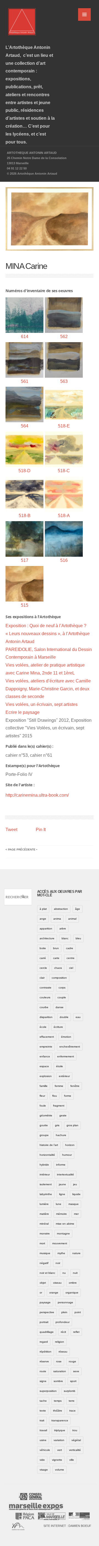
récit (63, 1331)
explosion (46, 1076)
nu (64, 1272)
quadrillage (47, 1331)
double (64, 1017)
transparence (59, 1420)
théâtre (57, 1410)
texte (43, 1410)
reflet (76, 1331)
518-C (64, 470)
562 (64, 336)
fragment (58, 1105)
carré (43, 958)
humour (67, 1154)
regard (44, 1341)
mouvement (59, 1243)
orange (53, 1292)
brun (56, 948)
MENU (84, 14)
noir (58, 1263)
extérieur (64, 1076)
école (43, 1026)
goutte (44, 1125)
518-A (64, 515)
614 (24, 336)
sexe (76, 1371)
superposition (48, 1390)
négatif (44, 1263)
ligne (62, 1194)
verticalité (75, 1449)
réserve (44, 1361)
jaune (62, 1184)
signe (43, 1381)
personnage (65, 1302)
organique (71, 1292)
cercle (43, 967)
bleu (78, 938)
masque (73, 1203)
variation (59, 1440)
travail (43, 1430)
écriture (58, 1026)
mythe (61, 1253)
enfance (45, 1056)
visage (44, 1469)
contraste (45, 987)
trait (42, 1420)
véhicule (45, 1449)
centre (71, 958)
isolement (46, 1184)
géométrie (46, 1115)
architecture (47, 938)
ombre (73, 1282)
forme (67, 1095)
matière (44, 1213)
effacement (47, 1036)
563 (64, 381)
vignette (57, 1459)
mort (42, 1243)
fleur (42, 1095)
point (78, 1312)
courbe (44, 1007)
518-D (24, 470)
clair (42, 977)
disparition (46, 1017)
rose (59, 1361)
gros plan (72, 1125)
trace (72, 1410)
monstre (45, 1233)
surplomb (69, 1390)
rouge (72, 1361)
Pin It (41, 829)
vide (42, 1459)
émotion (66, 1036)
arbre (62, 928)
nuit (75, 1272)
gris (57, 1125)
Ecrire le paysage (23, 712)
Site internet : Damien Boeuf (67, 1525)
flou (54, 1095)
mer (76, 1213)
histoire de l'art (49, 1144)
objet (43, 1282)
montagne (63, 1233)
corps (62, 987)
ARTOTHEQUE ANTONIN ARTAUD (32, 152)
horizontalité (47, 1154)
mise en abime (65, 1223)
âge (77, 908)
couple (61, 997)
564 (24, 426)
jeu (75, 1184)
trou (74, 1430)
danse (60, 1007)
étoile (59, 1066)
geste (63, 1115)
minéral (44, 1223)
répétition (45, 1351)
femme (59, 1085)
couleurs (45, 997)
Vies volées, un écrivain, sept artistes (42, 704)
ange (43, 918)
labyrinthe (46, 1194)
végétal (76, 1440)
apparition (46, 928)
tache (43, 1400)
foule (43, 1105)
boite (43, 948)
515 (24, 605)
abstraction (61, 908)
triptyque (59, 1430)
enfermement (65, 1056)
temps (58, 1400)
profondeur (63, 1322)
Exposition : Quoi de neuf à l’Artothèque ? (46, 625)
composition (59, 977)
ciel (71, 967)
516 (64, 560)
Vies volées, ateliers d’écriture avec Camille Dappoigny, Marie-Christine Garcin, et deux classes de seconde (48, 689)
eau (78, 1017)
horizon (70, 1144)
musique (45, 1253)
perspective (47, 1312)
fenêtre (74, 1085)
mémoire (61, 1213)
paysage (45, 1302)
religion (59, 1341)
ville (71, 1459)
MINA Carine (26, 266)
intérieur (45, 1174)
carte (56, 958)
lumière (44, 1203)
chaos (58, 967)
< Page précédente (20, 849)
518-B (25, 515)
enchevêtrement (69, 1046)
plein (64, 1312)
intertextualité (65, 1174)
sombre (58, 1381)
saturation (59, 1371)
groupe (44, 1135)
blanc (65, 938)
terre (72, 1400)
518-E (64, 426)
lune (58, 1203)
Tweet (11, 829)
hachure (61, 1135)
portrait (44, 1322)
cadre (69, 948)
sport (73, 1381)
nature (76, 1253)
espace (44, 1066)
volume (59, 1469)
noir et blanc (47, 1272)
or (41, 1292)
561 (24, 381)
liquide (76, 1194)
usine (43, 1440)
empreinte (46, 1046)
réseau (63, 1351)
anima (57, 918)
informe (60, 1164)
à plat (43, 908)
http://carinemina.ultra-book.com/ (37, 795)
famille (44, 1085)
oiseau (57, 1282)
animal (72, 918)
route (43, 1371)
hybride (44, 1164)
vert (59, 1449)
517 (24, 560)
